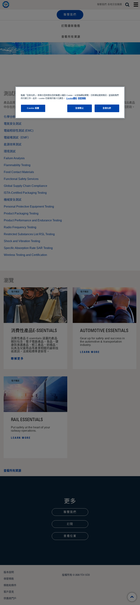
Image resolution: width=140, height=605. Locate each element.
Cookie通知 (71, 98)
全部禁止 (79, 108)
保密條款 (82, 98)
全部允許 (107, 108)
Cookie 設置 (33, 108)
